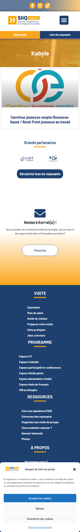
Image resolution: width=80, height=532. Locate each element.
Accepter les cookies (40, 498)
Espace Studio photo (31, 373)
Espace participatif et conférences (40, 367)
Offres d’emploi (28, 390)
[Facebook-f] (32, 6)
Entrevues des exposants (37, 416)
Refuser (40, 508)
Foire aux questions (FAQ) (37, 411)
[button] (74, 469)
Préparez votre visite (40, 324)
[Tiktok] (47, 6)
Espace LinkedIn (29, 362)
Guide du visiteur (37, 318)
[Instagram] (40, 6)
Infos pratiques (36, 329)
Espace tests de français (34, 384)
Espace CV (25, 356)
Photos (26, 439)
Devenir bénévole (32, 433)
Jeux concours (36, 335)
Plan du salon (35, 313)
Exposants (33, 307)
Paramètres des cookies (40, 518)
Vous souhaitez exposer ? (37, 427)
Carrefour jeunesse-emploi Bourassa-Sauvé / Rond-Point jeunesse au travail (40, 119)
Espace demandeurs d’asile (35, 378)
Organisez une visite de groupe (40, 422)
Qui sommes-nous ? (36, 461)
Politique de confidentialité (40, 527)
